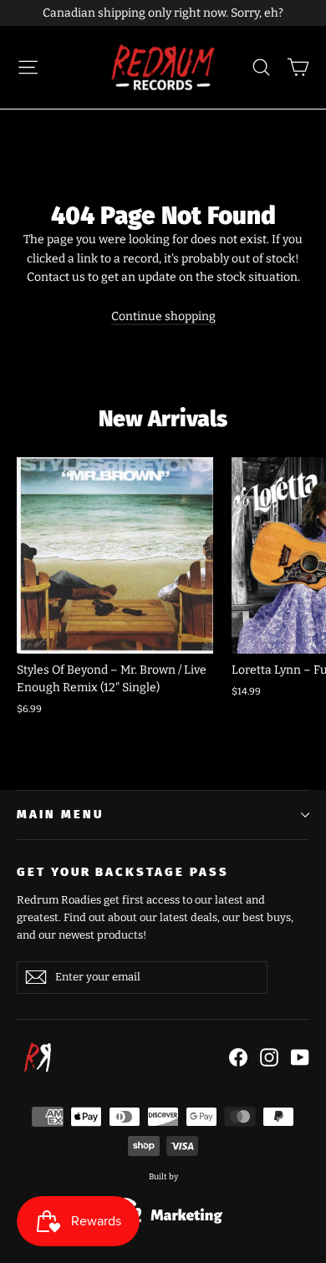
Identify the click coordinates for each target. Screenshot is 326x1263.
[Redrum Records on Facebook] (238, 1056)
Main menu (60, 814)
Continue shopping (163, 316)
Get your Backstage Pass (123, 871)
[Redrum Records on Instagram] (269, 1056)
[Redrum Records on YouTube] (300, 1056)
